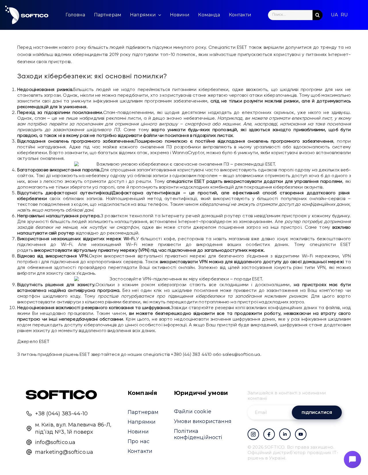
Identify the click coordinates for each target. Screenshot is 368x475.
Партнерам (143, 412)
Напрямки (142, 422)
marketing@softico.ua (64, 452)
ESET (44, 342)
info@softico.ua (55, 442)
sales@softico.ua (241, 354)
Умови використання (202, 421)
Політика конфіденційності (198, 434)
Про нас (139, 441)
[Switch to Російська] (344, 15)
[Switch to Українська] (334, 15)
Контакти (140, 451)
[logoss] (26, 15)
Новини (138, 432)
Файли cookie (192, 411)
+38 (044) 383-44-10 (61, 413)
